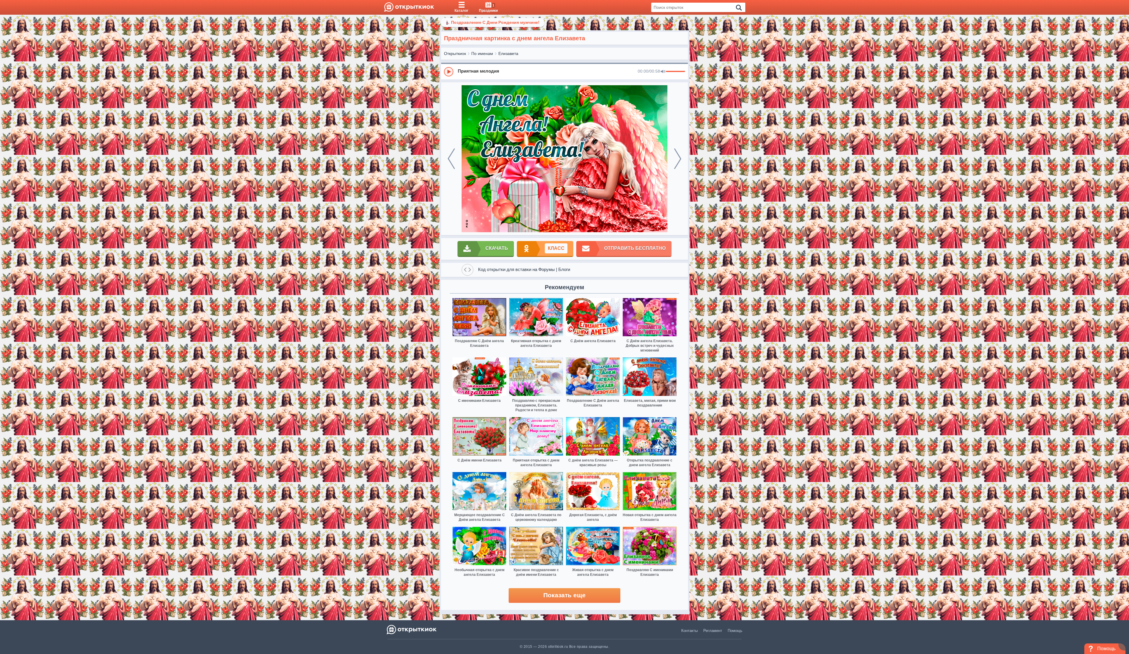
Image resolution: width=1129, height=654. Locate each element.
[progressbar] (675, 72)
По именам (482, 53)
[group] (564, 71)
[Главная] (409, 7)
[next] (678, 158)
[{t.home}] (412, 629)
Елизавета (508, 53)
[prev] (451, 158)
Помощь (735, 630)
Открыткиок (455, 53)
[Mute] (663, 72)
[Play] (448, 71)
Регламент (712, 630)
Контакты (689, 630)
